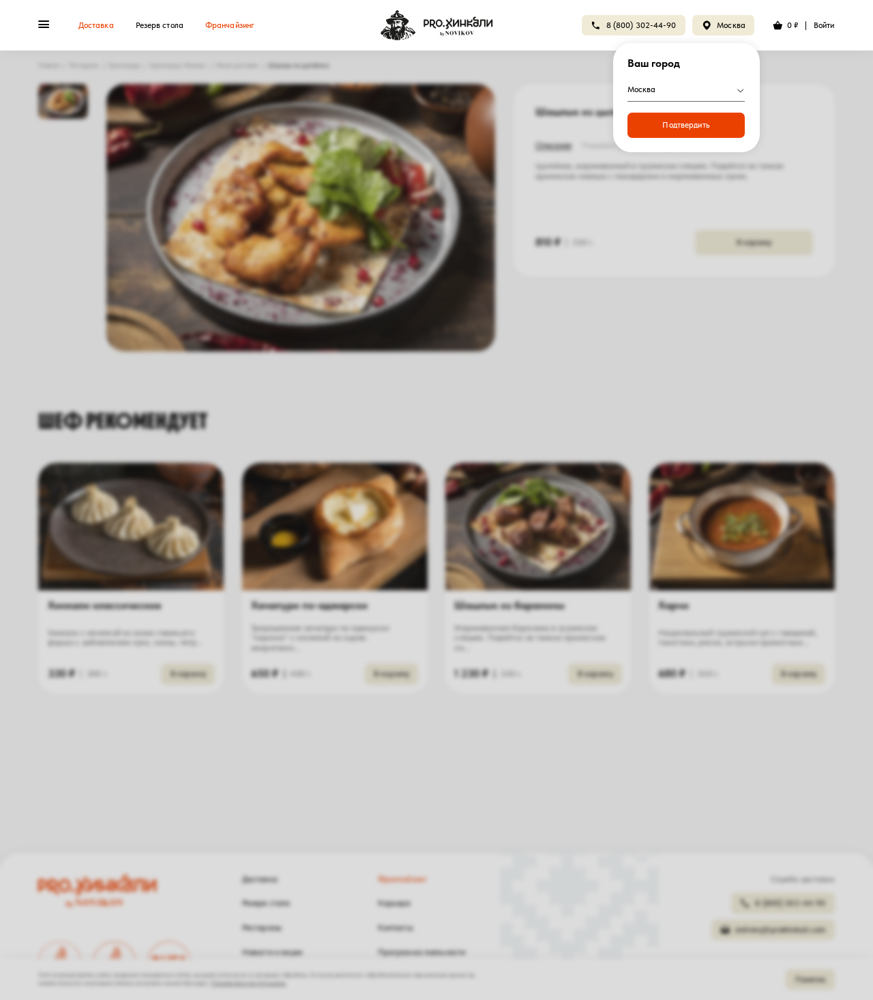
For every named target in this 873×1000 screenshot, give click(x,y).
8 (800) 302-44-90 (641, 25)
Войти (824, 25)
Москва (731, 25)
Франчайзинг (229, 25)
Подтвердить (685, 125)
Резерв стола (159, 25)
